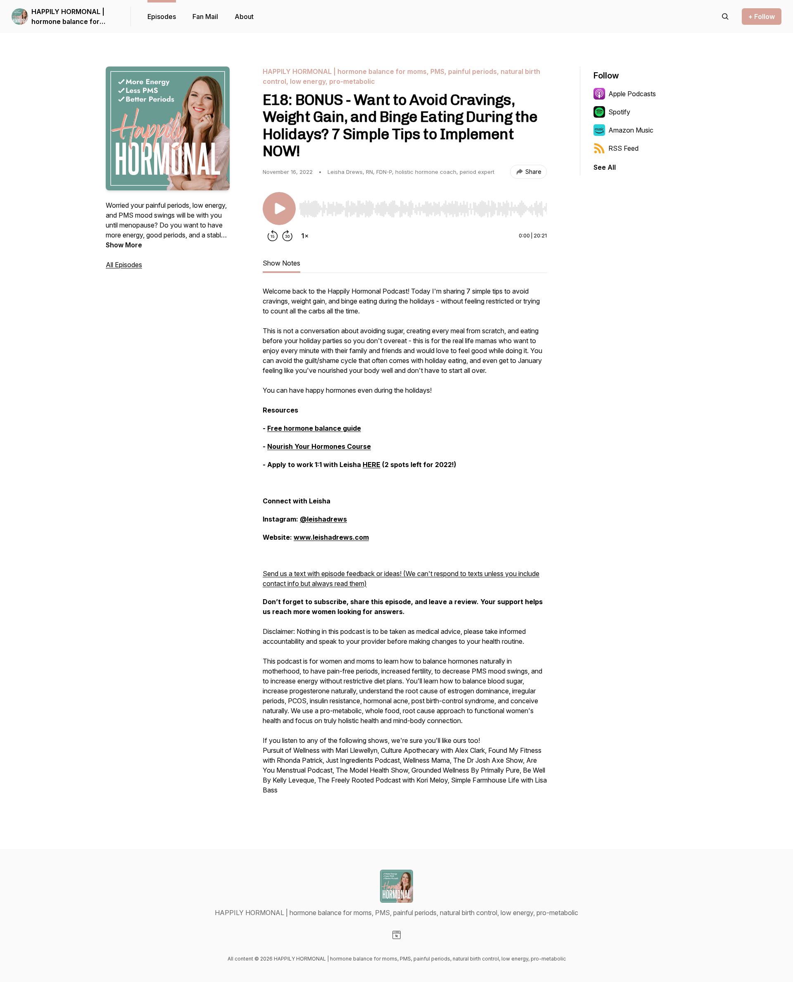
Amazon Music (630, 130)
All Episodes (124, 265)
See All (605, 167)
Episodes (161, 16)
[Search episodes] (725, 16)
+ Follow (761, 16)
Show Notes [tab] (281, 263)
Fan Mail (205, 16)
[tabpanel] (405, 544)
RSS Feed (623, 148)
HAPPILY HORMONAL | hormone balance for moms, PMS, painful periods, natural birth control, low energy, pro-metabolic (71, 16)
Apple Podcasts (632, 94)
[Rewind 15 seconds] (272, 236)
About (244, 16)
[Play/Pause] (279, 208)
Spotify (619, 112)
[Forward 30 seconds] (287, 236)
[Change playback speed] (305, 236)
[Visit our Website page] (396, 935)
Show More (124, 245)
